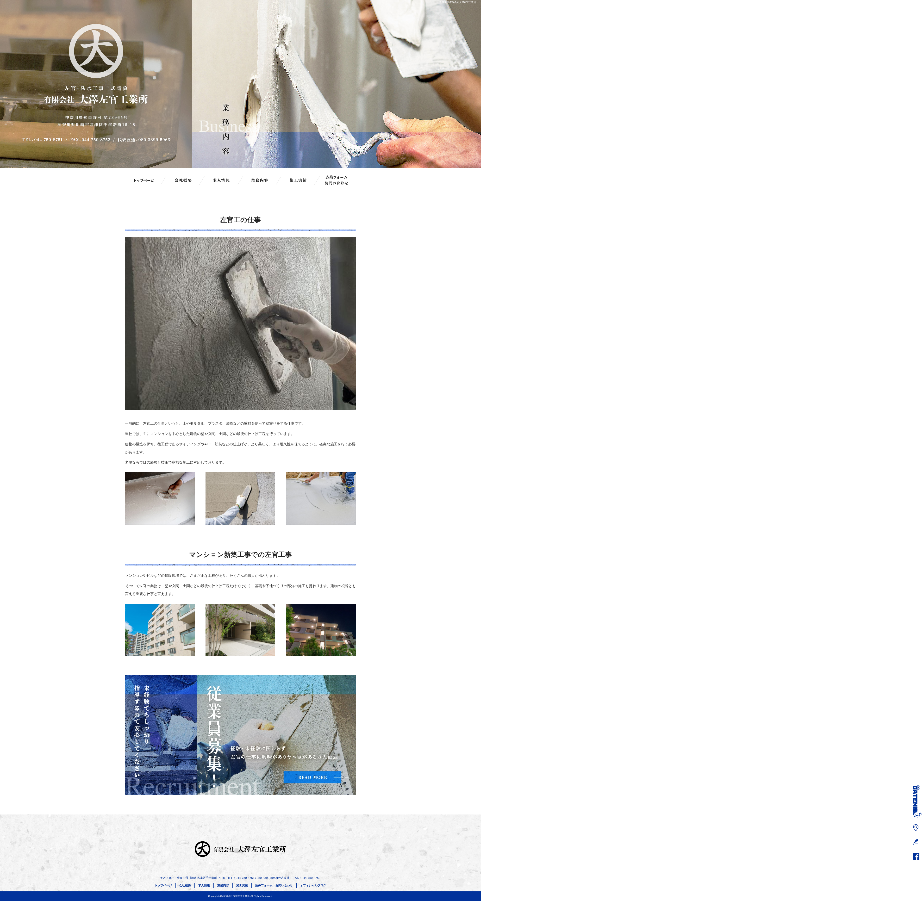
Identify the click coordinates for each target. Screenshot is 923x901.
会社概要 (182, 180)
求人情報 (221, 180)
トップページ (144, 180)
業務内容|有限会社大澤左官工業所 (457, 2)
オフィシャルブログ (313, 885)
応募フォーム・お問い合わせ (336, 180)
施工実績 (298, 180)
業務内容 (259, 180)
